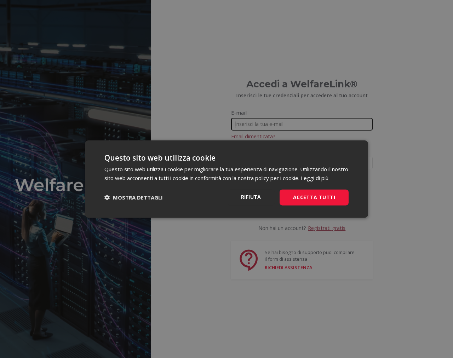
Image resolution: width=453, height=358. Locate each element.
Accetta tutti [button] (314, 197)
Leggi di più (314, 177)
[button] (133, 197)
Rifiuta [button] (251, 197)
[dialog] (226, 179)
